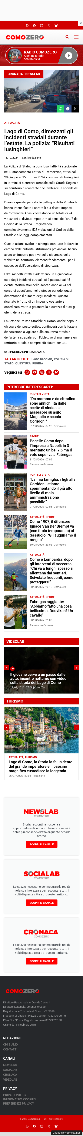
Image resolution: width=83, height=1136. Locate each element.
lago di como (41, 359)
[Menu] (76, 37)
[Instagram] (41, 372)
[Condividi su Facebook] (68, 108)
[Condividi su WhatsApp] (60, 108)
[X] (49, 372)
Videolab (10, 1079)
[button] (41, 55)
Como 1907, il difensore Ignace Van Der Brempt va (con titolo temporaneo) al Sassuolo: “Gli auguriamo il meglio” (53, 530)
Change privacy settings (66, 1132)
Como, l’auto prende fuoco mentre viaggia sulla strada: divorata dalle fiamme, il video (39, 678)
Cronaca (15, 74)
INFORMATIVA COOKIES (19, 1099)
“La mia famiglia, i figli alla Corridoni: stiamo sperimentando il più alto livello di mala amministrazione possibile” (53, 490)
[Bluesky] (56, 372)
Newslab (32, 74)
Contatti (10, 1049)
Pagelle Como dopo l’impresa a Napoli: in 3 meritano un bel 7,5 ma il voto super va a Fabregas (51, 448)
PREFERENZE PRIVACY (18, 1103)
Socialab (10, 1069)
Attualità (12, 122)
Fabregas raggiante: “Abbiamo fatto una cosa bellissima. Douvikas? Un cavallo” (51, 608)
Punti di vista (40, 394)
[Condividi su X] (75, 108)
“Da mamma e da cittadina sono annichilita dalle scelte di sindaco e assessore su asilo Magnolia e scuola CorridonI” (52, 410)
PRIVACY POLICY (14, 1095)
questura (23, 363)
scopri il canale (42, 844)
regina (37, 363)
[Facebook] (34, 372)
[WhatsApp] (27, 372)
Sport (34, 436)
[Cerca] (67, 37)
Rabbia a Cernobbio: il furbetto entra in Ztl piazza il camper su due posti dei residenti (41, 766)
